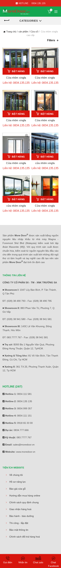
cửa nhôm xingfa (45, 163)
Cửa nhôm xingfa (16, 77)
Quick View (27, 50)
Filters (51, 40)
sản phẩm (23, 31)
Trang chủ (11, 31)
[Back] (7, 20)
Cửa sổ (34, 31)
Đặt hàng (18, 71)
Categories (28, 20)
